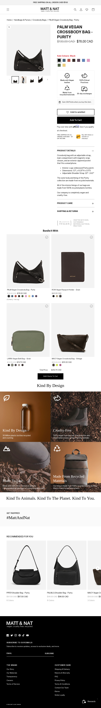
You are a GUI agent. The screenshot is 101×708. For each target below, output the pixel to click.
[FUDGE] (60, 296)
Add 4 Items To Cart (50, 376)
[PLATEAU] (19, 365)
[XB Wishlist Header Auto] (87, 9)
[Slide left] (9, 79)
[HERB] (22, 296)
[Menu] (8, 9)
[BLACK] (9, 296)
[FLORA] (26, 296)
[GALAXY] (12, 296)
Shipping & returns (67, 211)
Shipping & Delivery (62, 669)
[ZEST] (29, 296)
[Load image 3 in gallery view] (32, 79)
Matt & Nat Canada (15, 704)
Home (9, 20)
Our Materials (12, 673)
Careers (10, 680)
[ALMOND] (57, 296)
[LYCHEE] (16, 296)
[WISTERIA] (60, 365)
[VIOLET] (36, 296)
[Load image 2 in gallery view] (23, 79)
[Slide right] (47, 79)
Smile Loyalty (60, 695)
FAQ (56, 677)
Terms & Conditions (62, 684)
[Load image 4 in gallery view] (40, 79)
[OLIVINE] (12, 365)
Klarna (57, 691)
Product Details (66, 151)
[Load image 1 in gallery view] (15, 79)
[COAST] (33, 296)
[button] (75, 9)
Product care (65, 203)
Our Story (10, 669)
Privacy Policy (60, 680)
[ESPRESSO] (53, 365)
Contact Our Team (62, 688)
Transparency (12, 677)
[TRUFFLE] (19, 296)
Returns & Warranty (62, 673)
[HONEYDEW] (57, 365)
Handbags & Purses (22, 20)
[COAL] (16, 365)
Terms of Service (13, 684)
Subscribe (49, 653)
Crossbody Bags (39, 20)
